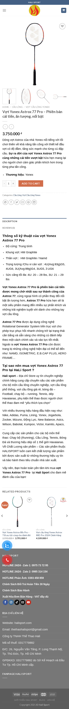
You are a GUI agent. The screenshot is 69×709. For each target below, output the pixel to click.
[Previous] (8, 54)
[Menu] (4, 10)
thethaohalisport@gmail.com (29, 629)
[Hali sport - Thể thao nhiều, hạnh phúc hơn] (34, 10)
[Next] (61, 54)
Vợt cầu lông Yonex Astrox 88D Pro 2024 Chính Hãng (49, 534)
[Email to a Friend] (22, 202)
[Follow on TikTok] (17, 602)
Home (5, 107)
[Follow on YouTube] (28, 602)
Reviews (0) (8, 228)
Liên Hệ (51, 700)
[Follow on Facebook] (5, 602)
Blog (42, 700)
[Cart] (63, 10)
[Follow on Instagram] (11, 602)
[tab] (34, 221)
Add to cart (31, 183)
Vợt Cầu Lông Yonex (38, 107)
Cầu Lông (17, 107)
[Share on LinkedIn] (34, 202)
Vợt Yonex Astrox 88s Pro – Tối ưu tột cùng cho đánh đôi (16, 534)
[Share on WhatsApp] (5, 202)
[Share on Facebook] (11, 202)
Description (9, 221)
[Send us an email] (22, 602)
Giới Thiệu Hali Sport (25, 700)
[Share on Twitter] (17, 202)
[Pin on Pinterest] (28, 202)
